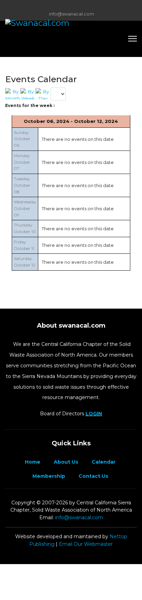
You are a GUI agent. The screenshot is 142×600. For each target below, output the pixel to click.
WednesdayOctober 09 (25, 208)
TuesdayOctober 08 (22, 185)
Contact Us (92, 476)
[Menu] (132, 38)
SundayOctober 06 (22, 139)
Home (31, 462)
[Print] (135, 76)
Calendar (102, 462)
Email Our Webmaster (86, 544)
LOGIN (93, 413)
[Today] (43, 93)
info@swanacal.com (71, 14)
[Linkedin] (71, 6)
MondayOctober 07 (22, 162)
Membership (48, 476)
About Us (65, 462)
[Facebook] (60, 6)
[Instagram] (82, 6)
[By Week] (28, 93)
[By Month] (12, 93)
